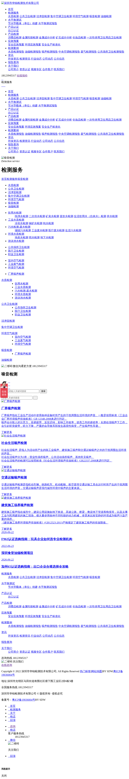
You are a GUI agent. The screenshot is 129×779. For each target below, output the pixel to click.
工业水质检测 (16, 219)
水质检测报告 (16, 51)
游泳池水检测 (16, 241)
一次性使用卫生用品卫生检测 (104, 37)
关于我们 (13, 65)
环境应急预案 (33, 44)
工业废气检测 (16, 264)
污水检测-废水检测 (19, 226)
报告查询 (13, 62)
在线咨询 (6, 665)
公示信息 (59, 58)
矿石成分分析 (64, 37)
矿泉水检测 (52, 216)
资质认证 (24, 69)
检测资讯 (24, 58)
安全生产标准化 (51, 44)
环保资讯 (13, 58)
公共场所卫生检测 (19, 247)
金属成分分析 (47, 37)
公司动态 (47, 58)
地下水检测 (47, 237)
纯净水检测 (21, 216)
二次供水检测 (37, 216)
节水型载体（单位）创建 (23, 23)
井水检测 (112, 216)
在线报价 (22, 75)
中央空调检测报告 (69, 51)
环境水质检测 (16, 233)
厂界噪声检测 (16, 273)
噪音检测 (94, 16)
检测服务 (13, 12)
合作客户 (47, 69)
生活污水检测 (73, 230)
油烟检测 (106, 16)
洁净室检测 (43, 16)
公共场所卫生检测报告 (110, 51)
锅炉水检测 (35, 223)
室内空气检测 (16, 260)
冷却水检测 (21, 223)
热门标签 (85, 671)
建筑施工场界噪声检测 (17, 505)
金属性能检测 (30, 37)
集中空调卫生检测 (61, 16)
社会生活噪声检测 (14, 443)
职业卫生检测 (16, 254)
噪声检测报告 (50, 51)
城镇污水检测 (23, 230)
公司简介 (13, 69)
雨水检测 (34, 237)
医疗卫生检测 (16, 250)
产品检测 (13, 34)
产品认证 (13, 26)
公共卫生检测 (27, 16)
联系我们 (59, 69)
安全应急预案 (16, 44)
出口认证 (13, 30)
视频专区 (36, 69)
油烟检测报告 (33, 51)
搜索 (43, 391)
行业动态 (36, 58)
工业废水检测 (40, 230)
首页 (10, 9)
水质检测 (13, 16)
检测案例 (13, 48)
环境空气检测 (81, 16)
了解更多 (6, 432)
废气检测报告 (89, 51)
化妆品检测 (79, 37)
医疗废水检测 (56, 230)
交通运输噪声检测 (14, 477)
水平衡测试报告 (47, 23)
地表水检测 (21, 237)
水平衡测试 (15, 19)
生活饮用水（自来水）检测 (90, 216)
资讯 (10, 55)
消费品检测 (15, 37)
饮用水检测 (15, 212)
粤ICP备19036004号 (23, 699)
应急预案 (13, 41)
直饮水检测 (66, 216)
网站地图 (96, 671)
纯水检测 (48, 223)
